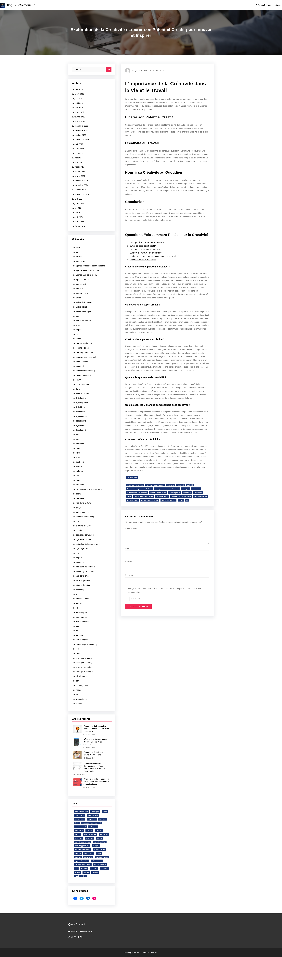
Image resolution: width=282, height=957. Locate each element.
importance (187, 492)
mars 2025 (79, 167)
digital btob (80, 412)
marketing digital (99, 842)
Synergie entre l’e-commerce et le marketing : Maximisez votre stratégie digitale (96, 781)
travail (181, 500)
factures (79, 471)
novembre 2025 (81, 130)
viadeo (78, 690)
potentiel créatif (132, 500)
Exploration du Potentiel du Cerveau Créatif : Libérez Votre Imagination (96, 728)
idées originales (174, 492)
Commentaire (131, 528)
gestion (77, 834)
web (77, 694)
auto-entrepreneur (81, 811)
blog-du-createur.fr (20, 5)
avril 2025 (78, 162)
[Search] (108, 69)
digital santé (81, 421)
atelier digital (81, 307)
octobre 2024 (80, 190)
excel (78, 453)
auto (77, 316)
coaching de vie (82, 348)
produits (78, 857)
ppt (77, 631)
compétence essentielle (135, 485)
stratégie (94, 868)
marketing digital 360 (85, 571)
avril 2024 (78, 217)
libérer (129, 496)
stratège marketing (84, 663)
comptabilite (81, 366)
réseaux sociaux (100, 865)
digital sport (81, 430)
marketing (80, 562)
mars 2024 (79, 222)
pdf (77, 608)
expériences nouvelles (158, 492)
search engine (82, 640)
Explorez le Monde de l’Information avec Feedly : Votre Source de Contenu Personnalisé (94, 767)
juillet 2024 (79, 203)
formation (80, 485)
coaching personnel (84, 352)
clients (105, 811)
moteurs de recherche (82, 849)
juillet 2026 (79, 94)
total (77, 681)
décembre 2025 (81, 126)
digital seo (80, 425)
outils (99, 853)
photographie (81, 617)
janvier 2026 (79, 121)
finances (99, 830)
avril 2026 (78, 108)
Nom (128, 548)
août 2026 (78, 89)
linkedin (79, 530)
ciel (77, 334)
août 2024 (78, 199)
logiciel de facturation (85, 539)
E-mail (128, 562)
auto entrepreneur (83, 320)
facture (79, 466)
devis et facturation (84, 393)
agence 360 (81, 261)
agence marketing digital (86, 275)
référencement (97, 861)
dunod (78, 435)
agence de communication (87, 270)
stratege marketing (84, 658)
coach (78, 339)
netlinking (80, 590)
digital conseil (81, 416)
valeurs (86, 872)
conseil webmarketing (85, 371)
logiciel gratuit (82, 548)
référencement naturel (82, 865)
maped (79, 558)
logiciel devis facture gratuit (87, 544)
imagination (104, 834)
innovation (78, 838)
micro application (83, 580)
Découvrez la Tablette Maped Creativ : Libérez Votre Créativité (95, 741)
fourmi (78, 494)
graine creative (82, 512)
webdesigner (81, 699)
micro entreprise (83, 585)
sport (78, 653)
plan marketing (82, 621)
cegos (78, 330)
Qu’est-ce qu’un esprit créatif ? (143, 246)
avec (78, 325)
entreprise (80, 444)
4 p (77, 252)
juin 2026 (78, 98)
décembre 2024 (81, 181)
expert (78, 457)
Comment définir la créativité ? (143, 260)
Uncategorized (82, 685)
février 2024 (79, 226)
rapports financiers (81, 861)
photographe (81, 612)
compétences (79, 819)
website (79, 704)
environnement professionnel (137, 492)
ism (77, 521)
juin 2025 (78, 153)
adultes (79, 257)
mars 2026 (79, 112)
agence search (82, 279)
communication (82, 362)
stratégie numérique (84, 667)
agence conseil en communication (90, 266)
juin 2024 (78, 208)
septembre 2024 (81, 194)
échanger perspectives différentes (167, 489)
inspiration (89, 838)
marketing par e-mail (82, 846)
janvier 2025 (79, 176)
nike (77, 594)
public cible (88, 857)
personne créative (200, 496)
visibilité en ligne (80, 876)
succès (77, 872)
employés (185, 489)
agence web (81, 284)
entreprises (79, 830)
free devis (80, 498)
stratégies (104, 868)
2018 (78, 247)
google (79, 507)
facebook (80, 462)
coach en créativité (84, 343)
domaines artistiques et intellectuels (139, 489)
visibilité (95, 872)
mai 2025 (78, 158)
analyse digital (82, 293)
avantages (95, 811)
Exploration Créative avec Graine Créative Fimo (94, 753)
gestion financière (90, 834)
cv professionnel (83, 384)
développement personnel (91, 823)
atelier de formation (84, 302)
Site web (129, 575)
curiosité (190, 485)
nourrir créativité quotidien (144, 496)
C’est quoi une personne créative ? (145, 249)
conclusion (170, 485)
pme (77, 626)
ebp (77, 439)
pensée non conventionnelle (181, 496)
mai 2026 (78, 103)
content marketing (83, 375)
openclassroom (82, 599)
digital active (81, 398)
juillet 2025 (79, 149)
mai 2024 (78, 212)
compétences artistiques (155, 485)
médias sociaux (99, 849)
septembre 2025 (81, 139)
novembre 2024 (81, 185)
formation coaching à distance (89, 489)
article (78, 298)
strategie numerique (84, 672)
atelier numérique (83, 311)
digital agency (82, 403)
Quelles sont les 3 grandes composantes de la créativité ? (155, 256)
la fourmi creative (83, 526)
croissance (92, 819)
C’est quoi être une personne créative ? (147, 242)
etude (78, 448)
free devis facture (83, 503)
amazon (79, 289)
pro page (79, 635)
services (84, 868)
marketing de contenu (85, 567)
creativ (78, 380)
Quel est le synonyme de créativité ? (145, 253)
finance (79, 480)
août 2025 (78, 144)
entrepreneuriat (80, 827)
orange (79, 603)
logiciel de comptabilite (86, 535)
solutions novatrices (168, 500)
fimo (77, 475)
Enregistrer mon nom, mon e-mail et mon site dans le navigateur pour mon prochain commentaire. (164, 590)
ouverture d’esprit (162, 496)
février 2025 (79, 171)
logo (77, 553)
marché (99, 838)
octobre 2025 (80, 135)
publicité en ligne (102, 857)
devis (78, 389)
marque (96, 846)
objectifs (78, 853)
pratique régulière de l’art (149, 500)
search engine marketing (86, 644)
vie (187, 500)
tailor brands (81, 676)
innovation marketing (85, 517)
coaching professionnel (86, 357)
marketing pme (82, 576)
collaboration (79, 815)
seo (77, 649)
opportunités (88, 853)
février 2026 (79, 117)
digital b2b (80, 407)
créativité (102, 819)
